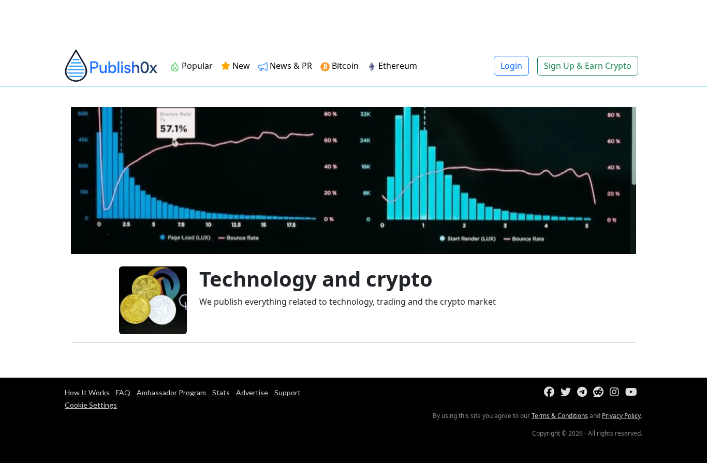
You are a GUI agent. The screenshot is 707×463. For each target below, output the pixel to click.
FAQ (123, 392)
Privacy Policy (621, 415)
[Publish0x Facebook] (551, 392)
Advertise (252, 392)
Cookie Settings (91, 404)
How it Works (87, 392)
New (240, 65)
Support (287, 392)
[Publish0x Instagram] (616, 392)
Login (511, 65)
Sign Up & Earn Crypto (587, 65)
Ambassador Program (171, 392)
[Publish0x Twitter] (567, 392)
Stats (221, 392)
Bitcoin (344, 65)
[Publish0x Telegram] (584, 392)
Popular (196, 65)
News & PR (290, 65)
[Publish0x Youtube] (633, 392)
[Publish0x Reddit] (600, 392)
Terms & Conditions (560, 415)
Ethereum (396, 65)
